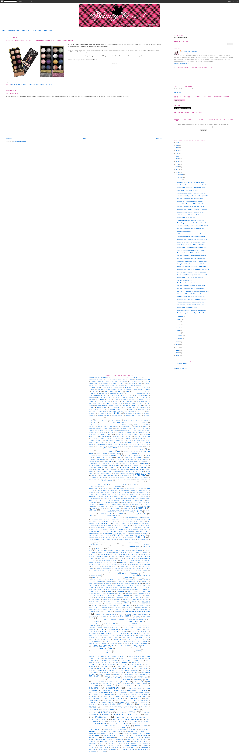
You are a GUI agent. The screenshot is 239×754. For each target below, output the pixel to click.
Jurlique (92, 496)
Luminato (101, 527)
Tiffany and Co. (94, 637)
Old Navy (145, 562)
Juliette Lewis (134, 494)
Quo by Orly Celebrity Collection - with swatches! (190, 264)
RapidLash (92, 587)
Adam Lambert (110, 379)
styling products (140, 739)
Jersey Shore (144, 486)
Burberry (125, 405)
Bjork (116, 399)
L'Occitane (141, 508)
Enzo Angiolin (138, 446)
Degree (110, 432)
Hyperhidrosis (120, 477)
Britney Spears (101, 405)
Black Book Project (128, 399)
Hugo (111, 477)
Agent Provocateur (142, 379)
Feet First (126, 454)
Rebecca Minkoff (126, 587)
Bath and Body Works (97, 395)
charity (105, 672)
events (124, 682)
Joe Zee (141, 488)
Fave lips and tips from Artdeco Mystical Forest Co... (191, 313)
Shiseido (107, 611)
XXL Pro (142, 654)
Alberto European (97, 381)
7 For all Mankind (117, 377)
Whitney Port (143, 652)
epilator (101, 682)
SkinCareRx (92, 616)
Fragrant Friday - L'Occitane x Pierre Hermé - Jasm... (191, 187)
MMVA (140, 527)
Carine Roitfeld (143, 409)
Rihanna (121, 591)
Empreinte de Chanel (114, 446)
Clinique (93, 423)
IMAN (130, 477)
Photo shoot (96, 576)
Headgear (117, 471)
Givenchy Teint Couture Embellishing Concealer (190, 201)
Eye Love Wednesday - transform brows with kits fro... (192, 285)
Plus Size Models (110, 577)
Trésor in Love (128, 641)
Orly (116, 566)
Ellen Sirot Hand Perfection (138, 444)
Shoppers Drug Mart (137, 611)
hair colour (94, 698)
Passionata (103, 572)
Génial (136, 465)
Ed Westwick (109, 440)
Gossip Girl (134, 463)
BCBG (127, 391)
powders (95, 729)
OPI (122, 560)
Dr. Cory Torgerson (142, 436)
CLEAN (91, 407)
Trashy (107, 641)
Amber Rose (131, 383)
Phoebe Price (145, 574)
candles (92, 670)
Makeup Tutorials (117, 531)
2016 (177, 169)
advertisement (105, 660)
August (179, 319)
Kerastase (138, 502)
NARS (91, 550)
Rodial (127, 595)
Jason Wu (133, 482)
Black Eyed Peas (142, 399)
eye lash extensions (126, 684)
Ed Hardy (99, 440)
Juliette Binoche (120, 494)
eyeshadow (31, 84)
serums (92, 733)
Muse (109, 548)
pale (111, 724)
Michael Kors (94, 541)
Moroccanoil (134, 547)
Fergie (134, 454)
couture (102, 678)
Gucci (105, 465)
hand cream (107, 702)
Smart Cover (113, 616)
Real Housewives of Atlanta (108, 587)
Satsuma (100, 603)
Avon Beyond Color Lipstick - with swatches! (189, 283)
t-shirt (121, 743)
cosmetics (92, 678)
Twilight (104, 643)
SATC (113, 599)
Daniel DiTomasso (112, 430)
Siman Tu (121, 614)
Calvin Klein (117, 407)
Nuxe (115, 560)
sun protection (106, 741)
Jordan (91, 492)
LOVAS (131, 512)
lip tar (145, 710)
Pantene (116, 570)
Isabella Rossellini (141, 479)
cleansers (132, 672)
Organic (147, 564)
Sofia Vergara (102, 618)
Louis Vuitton (126, 525)
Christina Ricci (145, 419)
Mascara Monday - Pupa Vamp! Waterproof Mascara (191, 299)
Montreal (146, 545)
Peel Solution (137, 572)
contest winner (111, 676)
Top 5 (98, 639)
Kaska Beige (118, 498)
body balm (136, 664)
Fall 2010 (143, 450)
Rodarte (118, 595)
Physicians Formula (140, 576)
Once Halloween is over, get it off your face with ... (190, 182)
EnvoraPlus (128, 446)
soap (131, 737)
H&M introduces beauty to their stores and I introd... (191, 234)
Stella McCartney (136, 621)
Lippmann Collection (109, 521)
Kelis (101, 502)
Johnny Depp (102, 490)
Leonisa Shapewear (97, 519)
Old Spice (92, 564)
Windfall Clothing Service (112, 654)
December (180, 174)
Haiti (90, 469)
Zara (116, 658)
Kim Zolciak (136, 504)
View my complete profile (182, 63)
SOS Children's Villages (140, 599)
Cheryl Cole (129, 417)
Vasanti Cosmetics (100, 647)
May (178, 327)
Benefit (128, 395)
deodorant (100, 680)
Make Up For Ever (97, 531)
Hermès (94, 475)
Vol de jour (119, 651)
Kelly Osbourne (112, 502)
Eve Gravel (100, 450)
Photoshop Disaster (121, 576)
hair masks (134, 698)
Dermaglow (142, 432)
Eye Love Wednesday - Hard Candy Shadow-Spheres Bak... (193, 195)
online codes (133, 721)
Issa (98, 481)
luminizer (94, 714)
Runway (138, 597)
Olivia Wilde (102, 564)
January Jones (123, 482)
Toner (116, 637)
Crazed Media (37, 30)
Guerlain (114, 465)
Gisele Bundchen (142, 459)
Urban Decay (94, 645)
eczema (147, 680)
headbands (103, 704)
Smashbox (124, 616)
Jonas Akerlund (113, 490)
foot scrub (93, 692)
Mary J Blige (105, 535)
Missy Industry (145, 543)
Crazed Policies (48, 30)
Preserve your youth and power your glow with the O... (191, 236)
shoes (147, 733)
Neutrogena (107, 554)
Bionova (91, 399)
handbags (92, 704)
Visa (139, 649)
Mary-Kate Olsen (132, 535)
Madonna (120, 529)
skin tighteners (109, 737)
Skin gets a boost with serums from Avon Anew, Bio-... (192, 206)
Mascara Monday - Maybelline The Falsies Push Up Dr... (192, 239)
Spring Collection (118, 620)
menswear (120, 717)
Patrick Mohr (114, 572)
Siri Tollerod (143, 614)
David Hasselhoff (138, 430)
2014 (177, 342)
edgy (93, 682)
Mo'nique (106, 545)
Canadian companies (116, 409)
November (180, 177)
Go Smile (94, 463)
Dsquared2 (118, 438)
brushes (126, 668)
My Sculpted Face (120, 548)
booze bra (144, 666)
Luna (108, 527)
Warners (100, 652)
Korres (147, 506)
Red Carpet (139, 587)
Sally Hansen (108, 601)
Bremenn (141, 403)
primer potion (121, 729)
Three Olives (143, 635)
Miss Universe (133, 543)
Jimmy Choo (93, 488)
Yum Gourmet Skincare (136, 656)
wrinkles (92, 751)
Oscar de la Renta (128, 566)
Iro (119, 479)
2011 (177, 350)
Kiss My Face (116, 506)
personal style (108, 725)
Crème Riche (125, 426)
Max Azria (118, 537)
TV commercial (128, 627)
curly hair (129, 678)
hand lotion (125, 702)
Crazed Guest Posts (13, 30)
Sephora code (142, 605)
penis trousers (94, 725)
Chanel (115, 413)
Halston (109, 469)
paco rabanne (100, 724)
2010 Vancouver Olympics (98, 377)
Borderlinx (92, 403)
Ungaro (127, 643)
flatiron (131, 690)
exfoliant (138, 682)
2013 (177, 344)
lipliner (120, 712)
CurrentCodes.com (95, 428)
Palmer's (147, 568)
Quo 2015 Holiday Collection (184, 280)
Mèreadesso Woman (141, 548)
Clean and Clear (130, 421)
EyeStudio (110, 450)
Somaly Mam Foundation (118, 618)
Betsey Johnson (122, 397)
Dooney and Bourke (118, 436)
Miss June (122, 543)
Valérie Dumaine (123, 645)
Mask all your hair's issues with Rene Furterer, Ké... (191, 244)
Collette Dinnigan (133, 422)
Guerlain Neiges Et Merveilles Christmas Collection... (191, 212)
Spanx (91, 620)
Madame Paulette (108, 529)
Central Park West (104, 413)
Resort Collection (96, 591)
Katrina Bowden (114, 500)
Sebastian (146, 603)
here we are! (177, 92)
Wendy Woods (118, 652)
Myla (130, 548)
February (180, 335)
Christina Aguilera (131, 419)
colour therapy (129, 674)
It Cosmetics (107, 481)
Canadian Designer (96, 409)
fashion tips (105, 690)
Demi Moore (120, 432)
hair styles (132, 700)
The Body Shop (120, 631)
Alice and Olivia (136, 381)
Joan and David (118, 488)
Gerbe (148, 457)
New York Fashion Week (98, 556)
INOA (136, 477)
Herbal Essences (143, 473)
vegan (124, 747)
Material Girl (93, 537)
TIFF (117, 627)
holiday (130, 704)
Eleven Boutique (139, 440)
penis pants (144, 724)
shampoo (113, 733)
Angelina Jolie (107, 387)
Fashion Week (114, 452)
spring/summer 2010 (102, 739)
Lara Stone (100, 515)
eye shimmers (109, 685)
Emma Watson (100, 446)
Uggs (120, 643)
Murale (99, 549)
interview (144, 706)
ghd (125, 694)
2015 (177, 172)
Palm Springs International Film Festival (127, 568)
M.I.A (121, 527)
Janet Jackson (111, 482)
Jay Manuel (92, 484)
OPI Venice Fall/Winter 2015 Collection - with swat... (191, 294)
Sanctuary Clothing (130, 601)
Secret (95, 605)
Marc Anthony (141, 531)
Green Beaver (94, 465)
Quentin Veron (130, 583)
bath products (102, 662)
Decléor (102, 432)
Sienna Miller (111, 614)
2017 (177, 167)
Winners (126, 654)
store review (118, 739)
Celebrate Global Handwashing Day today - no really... (191, 250)
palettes (48, 84)
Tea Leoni (147, 629)
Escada (91, 448)
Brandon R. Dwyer (130, 403)
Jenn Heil (133, 484)
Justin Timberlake (105, 496)
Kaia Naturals (119, 496)
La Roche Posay (105, 514)
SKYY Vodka (126, 599)
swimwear (111, 743)
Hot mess (92, 477)
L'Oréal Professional (110, 510)
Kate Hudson (140, 498)
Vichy (136, 647)
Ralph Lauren (133, 585)
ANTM (146, 377)
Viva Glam (146, 649)
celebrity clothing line (108, 670)
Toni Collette (127, 637)
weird (113, 749)
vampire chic (115, 747)
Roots (110, 597)
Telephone (94, 631)
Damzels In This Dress (96, 430)
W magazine (130, 651)
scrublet (130, 731)
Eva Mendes (141, 448)
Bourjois (107, 403)
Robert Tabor (95, 593)
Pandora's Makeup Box (100, 570)
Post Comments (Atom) (19, 141)
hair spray (108, 700)
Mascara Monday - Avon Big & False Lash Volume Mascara (193, 269)
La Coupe (147, 512)
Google (124, 463)
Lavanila (98, 517)
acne (142, 658)
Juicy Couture (123, 492)
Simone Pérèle (132, 614)
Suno (125, 625)
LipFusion (95, 521)
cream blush (114, 678)
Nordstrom (131, 558)
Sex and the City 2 (118, 607)
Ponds (121, 577)
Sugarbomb (144, 623)
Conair (144, 423)
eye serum (93, 685)
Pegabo (147, 572)
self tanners (141, 731)
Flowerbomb (104, 455)
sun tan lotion (124, 741)
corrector (142, 676)
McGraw (91, 539)
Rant (145, 585)
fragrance (107, 692)
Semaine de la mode (109, 605)
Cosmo (104, 424)
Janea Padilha (100, 482)
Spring (106, 620)
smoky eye (121, 737)
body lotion (106, 666)
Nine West (102, 558)
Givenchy (106, 461)
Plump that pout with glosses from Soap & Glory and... (192, 223)
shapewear (125, 733)
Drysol (109, 438)
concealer (94, 676)
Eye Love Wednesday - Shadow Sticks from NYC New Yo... (193, 225)
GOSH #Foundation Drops (184, 231)
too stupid (93, 747)
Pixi (93, 578)
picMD (118, 725)
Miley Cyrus (98, 543)
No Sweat (120, 558)
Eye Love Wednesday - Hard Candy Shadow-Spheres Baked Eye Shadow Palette (39, 41)
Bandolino (103, 393)
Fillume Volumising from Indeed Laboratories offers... (191, 296)
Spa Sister (144, 618)
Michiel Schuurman (120, 541)
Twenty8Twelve (94, 643)
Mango (130, 531)
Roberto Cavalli (109, 593)
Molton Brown (129, 545)
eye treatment (126, 685)
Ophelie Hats (123, 564)
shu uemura (124, 735)
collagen (117, 674)
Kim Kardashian (114, 504)
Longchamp (94, 525)
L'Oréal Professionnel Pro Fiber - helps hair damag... (191, 215)
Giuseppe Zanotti (94, 461)
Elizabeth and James (104, 444)
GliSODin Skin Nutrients (136, 461)
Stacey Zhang (114, 621)
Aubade (100, 389)
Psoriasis (110, 581)
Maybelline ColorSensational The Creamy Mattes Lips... (192, 193)
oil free (111, 721)
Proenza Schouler (122, 579)
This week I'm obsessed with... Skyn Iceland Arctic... (191, 228)
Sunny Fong (117, 625)
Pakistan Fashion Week (104, 568)
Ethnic (124, 448)
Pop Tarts (129, 577)
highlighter (115, 704)
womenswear (143, 749)
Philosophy (132, 574)
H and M (144, 465)
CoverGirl (138, 425)
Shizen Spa (118, 611)
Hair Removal (124, 467)
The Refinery (144, 631)
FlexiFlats (94, 455)
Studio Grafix (124, 623)
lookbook (146, 712)
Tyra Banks (113, 643)
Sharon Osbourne (94, 609)
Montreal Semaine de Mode (118, 546)
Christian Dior (100, 419)
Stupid (134, 623)
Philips (121, 574)
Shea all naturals (142, 609)
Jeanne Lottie (115, 484)
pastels (135, 724)
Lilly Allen (124, 519)
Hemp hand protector (104, 473)
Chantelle (138, 413)
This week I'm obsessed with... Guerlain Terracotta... (191, 288)
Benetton (92, 397)
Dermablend (130, 432)
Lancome (142, 514)
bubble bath (142, 668)
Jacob (141, 481)
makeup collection (126, 714)
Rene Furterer (141, 589)
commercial (142, 674)
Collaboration (118, 422)
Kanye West (132, 496)
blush (123, 664)
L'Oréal (92, 510)
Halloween (98, 469)
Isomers (91, 481)
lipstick (131, 712)
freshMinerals (97, 694)
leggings (144, 708)
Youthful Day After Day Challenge (111, 656)
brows (114, 668)
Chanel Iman (128, 413)
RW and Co (93, 585)
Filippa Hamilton (145, 454)
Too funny (139, 637)
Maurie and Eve (106, 537)
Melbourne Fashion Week (127, 539)
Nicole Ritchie (138, 556)
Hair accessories (140, 467)
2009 (177, 355)
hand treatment (141, 702)
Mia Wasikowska (143, 539)
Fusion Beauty (100, 457)
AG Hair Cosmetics (133, 377)
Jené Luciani (108, 486)
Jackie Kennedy (132, 481)
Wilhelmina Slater (95, 654)
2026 (177, 142)
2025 (177, 145)
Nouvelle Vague (104, 560)
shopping (95, 735)
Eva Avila (132, 448)
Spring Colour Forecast (137, 620)
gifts (133, 694)
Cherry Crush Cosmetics (114, 417)
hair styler (120, 700)
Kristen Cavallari (98, 508)
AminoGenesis (122, 385)
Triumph (116, 641)
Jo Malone (104, 488)
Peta (105, 574)
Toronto (116, 639)
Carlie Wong (102, 411)
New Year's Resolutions (128, 554)
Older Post (159, 138)
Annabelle (130, 387)
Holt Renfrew (139, 475)
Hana (115, 469)
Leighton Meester (132, 517)
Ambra (140, 383)
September (180, 316)
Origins (95, 566)
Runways (147, 597)
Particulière (93, 572)
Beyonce (133, 397)
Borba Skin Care (142, 401)
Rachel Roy (120, 585)
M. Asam (114, 527)
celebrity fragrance (130, 670)
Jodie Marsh (131, 488)
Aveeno (147, 389)
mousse (116, 719)
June (178, 324)
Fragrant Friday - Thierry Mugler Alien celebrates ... (191, 277)
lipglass (92, 712)
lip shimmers (123, 710)
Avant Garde (138, 389)
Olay (114, 562)
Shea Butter (129, 609)
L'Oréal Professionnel (132, 510)
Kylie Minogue (128, 508)
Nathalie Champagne (104, 552)
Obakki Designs (135, 560)
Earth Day (138, 438)
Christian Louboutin (115, 419)
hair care (143, 696)
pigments (127, 726)
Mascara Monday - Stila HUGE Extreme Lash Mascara (192, 209)
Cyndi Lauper (108, 428)
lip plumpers (108, 710)
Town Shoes (143, 639)
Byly (146, 405)
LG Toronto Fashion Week (115, 512)
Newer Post (9, 138)
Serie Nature (105, 607)
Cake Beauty (102, 407)
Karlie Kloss (107, 498)
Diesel (102, 434)
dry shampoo (125, 680)
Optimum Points (135, 564)
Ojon (107, 562)
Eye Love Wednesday (18, 84)
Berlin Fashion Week (105, 397)
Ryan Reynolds (95, 599)
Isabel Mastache (127, 479)
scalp (121, 731)
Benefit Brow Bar (141, 395)
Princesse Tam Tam (102, 579)
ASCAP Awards (98, 379)
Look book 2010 (105, 525)
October (179, 180)
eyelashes (142, 685)
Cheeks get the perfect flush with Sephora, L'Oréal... (191, 242)
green (102, 696)
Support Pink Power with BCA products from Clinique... (192, 266)
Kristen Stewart (113, 508)
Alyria (122, 383)
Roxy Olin (129, 597)
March (179, 333)
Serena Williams (94, 607)
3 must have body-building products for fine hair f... (191, 304)
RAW (147, 583)
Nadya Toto (114, 550)
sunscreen (139, 741)
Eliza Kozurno (99, 442)
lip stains (135, 710)
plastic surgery (141, 725)
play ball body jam (95, 727)
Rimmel (131, 591)
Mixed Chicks (95, 545)
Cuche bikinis (136, 426)
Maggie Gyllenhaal (132, 529)
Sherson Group (95, 611)
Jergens (118, 486)
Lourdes (147, 525)
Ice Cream (144, 477)
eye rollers (142, 684)
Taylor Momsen (112, 629)
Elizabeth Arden (114, 442)
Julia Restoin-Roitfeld (140, 492)
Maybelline (140, 537)
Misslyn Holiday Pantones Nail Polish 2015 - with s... (191, 204)
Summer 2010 (94, 625)
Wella (108, 652)
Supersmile (140, 625)
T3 (113, 627)
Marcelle (107, 533)
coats (108, 674)
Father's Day (115, 454)
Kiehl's (101, 504)
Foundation (116, 455)
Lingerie (147, 519)
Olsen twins (113, 564)
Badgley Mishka (137, 391)
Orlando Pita (106, 566)
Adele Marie (121, 379)
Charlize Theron (117, 415)
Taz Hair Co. (137, 629)
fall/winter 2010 (134, 688)
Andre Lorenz (136, 385)
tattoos (100, 745)
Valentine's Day (108, 645)
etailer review (112, 682)
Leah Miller (118, 517)
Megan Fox (100, 539)
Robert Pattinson (143, 591)
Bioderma (143, 397)
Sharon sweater (108, 609)
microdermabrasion (138, 717)
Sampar (119, 601)
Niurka (112, 558)
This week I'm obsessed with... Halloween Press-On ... (192, 258)
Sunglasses (106, 625)
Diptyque (129, 434)
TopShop (106, 639)
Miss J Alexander (111, 543)
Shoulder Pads (100, 614)
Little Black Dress (119, 523)
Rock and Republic (141, 593)
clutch (100, 674)
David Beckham (125, 430)
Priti (111, 579)
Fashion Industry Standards (98, 452)
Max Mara (128, 537)
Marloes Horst (94, 535)
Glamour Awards (120, 461)
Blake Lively (93, 401)
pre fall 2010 (108, 729)
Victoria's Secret (105, 649)
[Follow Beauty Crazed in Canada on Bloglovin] (179, 101)
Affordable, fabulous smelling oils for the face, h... (190, 302)
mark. (147, 714)
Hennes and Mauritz (127, 473)
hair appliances (115, 696)
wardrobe (144, 747)
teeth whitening (112, 745)
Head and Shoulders (103, 471)
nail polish (132, 719)
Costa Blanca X (114, 424)
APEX (90, 379)
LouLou (116, 525)
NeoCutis (145, 552)
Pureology (133, 581)
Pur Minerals (120, 581)
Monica (138, 545)
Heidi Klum (126, 471)
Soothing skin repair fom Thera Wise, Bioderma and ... (192, 310)
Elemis (130, 440)
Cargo (131, 409)
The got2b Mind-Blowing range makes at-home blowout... (192, 274)
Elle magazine (120, 444)
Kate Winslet (100, 500)
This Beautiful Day (181, 363)
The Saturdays (106, 633)
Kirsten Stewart (103, 506)
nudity (104, 721)
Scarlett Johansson (113, 603)
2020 (177, 158)
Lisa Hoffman (140, 521)
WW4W (138, 651)
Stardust (124, 621)
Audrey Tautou (111, 389)
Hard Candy (40, 84)
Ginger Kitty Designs (98, 459)
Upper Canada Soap (139, 643)
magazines (106, 714)
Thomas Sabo (102, 635)
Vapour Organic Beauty (140, 645)
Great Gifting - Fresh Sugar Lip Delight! (187, 190)
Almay (113, 383)
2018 (177, 164)
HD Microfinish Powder (97, 467)
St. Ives (96, 621)
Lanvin (91, 515)
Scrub (127, 603)
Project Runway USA (96, 581)
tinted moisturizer (130, 745)
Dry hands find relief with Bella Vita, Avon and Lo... (191, 220)
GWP (118, 457)
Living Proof (133, 523)
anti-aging (126, 660)
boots (135, 666)
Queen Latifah (118, 583)
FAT (119, 450)
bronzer (101, 668)
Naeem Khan (125, 550)
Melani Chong (111, 539)
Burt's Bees (137, 405)
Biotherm (100, 399)
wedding (92, 749)
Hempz (116, 473)
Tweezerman (142, 641)
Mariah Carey (122, 533)
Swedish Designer (104, 627)
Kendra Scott (126, 502)
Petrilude (113, 574)
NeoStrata (93, 554)
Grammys (144, 463)
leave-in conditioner (129, 708)
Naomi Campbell (137, 550)
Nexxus (115, 556)
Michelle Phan (106, 541)
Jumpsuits (145, 494)
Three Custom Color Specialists (123, 635)
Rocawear (129, 593)
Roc (120, 593)
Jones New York (143, 490)
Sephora (124, 605)
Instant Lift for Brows (107, 479)
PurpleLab (145, 581)
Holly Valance (124, 475)
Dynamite (128, 438)
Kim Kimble (126, 504)
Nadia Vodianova (102, 550)
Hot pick (102, 477)
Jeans (124, 484)
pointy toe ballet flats (111, 727)
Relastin (130, 589)
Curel (145, 426)
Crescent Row (113, 426)
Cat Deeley (141, 411)
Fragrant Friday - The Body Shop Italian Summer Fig (191, 247)
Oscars (141, 566)
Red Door (98, 589)
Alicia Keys (104, 383)
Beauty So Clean (116, 395)
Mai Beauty (144, 529)
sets (103, 733)
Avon (95, 392)
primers (133, 729)
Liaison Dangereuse (112, 519)
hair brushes (130, 696)
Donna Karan (104, 436)
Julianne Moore (106, 494)
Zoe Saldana (132, 658)
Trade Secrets (95, 641)
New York (144, 554)
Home (3, 30)
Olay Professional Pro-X (129, 562)
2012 (177, 347)
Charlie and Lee (103, 415)
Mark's (145, 533)
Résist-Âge (106, 599)
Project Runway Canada (139, 579)
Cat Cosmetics (130, 411)
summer (92, 741)
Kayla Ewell (139, 500)
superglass (92, 743)
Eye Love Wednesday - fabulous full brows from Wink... (192, 255)
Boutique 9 (118, 403)
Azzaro (120, 391)
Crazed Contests (26, 30)
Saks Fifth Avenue (94, 601)
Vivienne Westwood (97, 651)
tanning (91, 745)
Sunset (131, 625)
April (178, 330)
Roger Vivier (138, 595)
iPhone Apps (142, 704)
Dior (110, 434)
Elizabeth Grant (132, 442)
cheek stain (118, 672)
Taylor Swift (125, 629)
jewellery (93, 708)
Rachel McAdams (106, 585)
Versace (127, 647)
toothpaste (104, 747)
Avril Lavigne (109, 391)
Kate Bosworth (129, 498)
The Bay (103, 631)
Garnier (138, 457)
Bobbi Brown (127, 401)
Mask (143, 535)
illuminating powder (97, 706)
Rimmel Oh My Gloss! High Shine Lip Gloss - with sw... (192, 253)
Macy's (98, 529)
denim (91, 680)
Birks (110, 399)
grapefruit (93, 696)
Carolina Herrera (116, 411)
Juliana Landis (93, 494)
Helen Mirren (138, 471)
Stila (98, 624)
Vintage (133, 649)
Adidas (130, 379)
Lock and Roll (145, 523)
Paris (126, 570)
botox (91, 668)
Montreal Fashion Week (99, 546)
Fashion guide (102, 454)
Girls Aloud (129, 459)
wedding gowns (103, 749)
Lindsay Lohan (136, 519)
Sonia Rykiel (133, 618)
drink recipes (112, 680)
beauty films (136, 662)
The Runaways (93, 633)
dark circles (142, 678)
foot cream (142, 690)
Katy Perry (126, 500)
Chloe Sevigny (139, 417)
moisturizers (97, 719)
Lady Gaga (119, 514)
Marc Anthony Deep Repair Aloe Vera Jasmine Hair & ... (192, 185)
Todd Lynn (107, 637)
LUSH (138, 512)
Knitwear (139, 506)
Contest (93, 425)
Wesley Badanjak (131, 652)
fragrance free (127, 692)
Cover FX (126, 425)
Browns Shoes (114, 405)
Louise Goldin (138, 525)
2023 (177, 150)
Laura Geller (138, 515)
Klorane (128, 506)
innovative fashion (131, 706)
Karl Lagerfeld (94, 498)
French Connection (135, 455)
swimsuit (102, 743)
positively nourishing (143, 727)
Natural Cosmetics (120, 552)
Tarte (101, 629)
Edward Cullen (120, 440)
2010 (177, 353)
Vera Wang (116, 647)
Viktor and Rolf (122, 649)
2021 (177, 156)
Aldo (107, 381)
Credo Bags (102, 426)
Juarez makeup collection (105, 492)
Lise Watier (101, 523)
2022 (177, 153)
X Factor (134, 654)
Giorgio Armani (115, 459)
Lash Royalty (112, 515)
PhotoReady (108, 576)
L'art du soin (99, 512)
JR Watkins (120, 481)
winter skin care (127, 749)
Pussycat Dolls (94, 583)
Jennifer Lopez (96, 486)
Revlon (109, 591)
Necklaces (135, 552)
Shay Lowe (119, 609)
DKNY (135, 428)
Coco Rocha (106, 422)
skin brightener (140, 735)
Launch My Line (126, 515)
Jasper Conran (143, 482)
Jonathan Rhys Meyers (128, 490)
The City (134, 631)
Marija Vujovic (135, 533)
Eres (146, 446)
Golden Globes (105, 463)
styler (128, 739)
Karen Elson (144, 496)
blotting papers (109, 664)
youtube (103, 751)
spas (139, 737)
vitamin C (133, 747)
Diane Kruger (93, 434)
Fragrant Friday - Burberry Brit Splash (187, 307)
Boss (100, 403)
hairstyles (93, 702)
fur (120, 694)
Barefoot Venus (142, 393)
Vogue (109, 651)
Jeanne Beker (103, 484)
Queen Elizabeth (106, 583)
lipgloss (104, 712)
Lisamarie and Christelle (189, 51)
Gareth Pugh (128, 457)
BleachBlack (106, 401)
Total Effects (131, 639)
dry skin (137, 680)
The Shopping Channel (127, 633)
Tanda (140, 627)
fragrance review (143, 692)
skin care (93, 737)
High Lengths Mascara (108, 475)
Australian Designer (125, 389)
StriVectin (110, 624)
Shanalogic (130, 607)
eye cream (107, 684)
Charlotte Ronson (133, 415)
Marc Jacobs (94, 533)
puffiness (105, 731)
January (179, 338)
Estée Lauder (110, 448)
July (178, 322)
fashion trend (119, 690)
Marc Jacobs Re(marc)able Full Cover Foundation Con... (192, 261)
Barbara (130, 393)
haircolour (144, 700)
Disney (136, 434)
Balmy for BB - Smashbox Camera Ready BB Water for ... (193, 291)
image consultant (116, 706)
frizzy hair (109, 694)
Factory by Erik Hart (129, 450)
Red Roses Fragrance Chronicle (114, 589)
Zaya (122, 658)
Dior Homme (120, 434)
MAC (127, 527)
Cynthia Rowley (120, 428)
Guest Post (127, 465)
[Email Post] (7, 82)
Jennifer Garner (145, 484)
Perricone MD (96, 574)
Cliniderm (144, 421)
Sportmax (98, 620)
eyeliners (93, 688)
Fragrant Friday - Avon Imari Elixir (186, 217)
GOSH (110, 457)
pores (124, 727)
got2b (144, 694)
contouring (128, 676)
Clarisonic (116, 421)
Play (100, 577)
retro (115, 731)
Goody (115, 463)
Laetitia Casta (131, 513)
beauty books (121, 662)
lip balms (93, 710)
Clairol (94, 421)
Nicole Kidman (126, 556)
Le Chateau (107, 517)
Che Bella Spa (99, 417)
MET (135, 527)
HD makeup (112, 467)
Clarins (103, 421)
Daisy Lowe (144, 428)
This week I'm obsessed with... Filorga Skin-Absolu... (191, 198)
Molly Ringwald (116, 545)
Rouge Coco (120, 597)
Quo (139, 583)
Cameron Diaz (131, 407)
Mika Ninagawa (134, 541)
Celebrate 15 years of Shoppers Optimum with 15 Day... (192, 272)
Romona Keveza (101, 597)
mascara (100, 717)
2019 (177, 161)
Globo (148, 461)
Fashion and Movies (131, 452)
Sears (136, 603)
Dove (129, 436)
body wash (122, 666)
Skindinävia (102, 616)
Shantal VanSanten (142, 607)
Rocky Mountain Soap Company (100, 595)
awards (139, 660)
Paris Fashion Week (139, 570)
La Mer (93, 513)
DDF (130, 428)
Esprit (99, 448)
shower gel (109, 735)
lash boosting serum (109, 708)
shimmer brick (137, 733)
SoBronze (137, 616)
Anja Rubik (118, 387)
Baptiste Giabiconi (117, 393)
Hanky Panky (124, 469)
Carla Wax (92, 411)
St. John (104, 621)
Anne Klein (144, 387)
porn (132, 727)
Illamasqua (93, 479)
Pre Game (139, 577)
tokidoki (145, 745)
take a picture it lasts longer (137, 743)
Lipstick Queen (126, 521)
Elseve (91, 446)
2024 (177, 148)
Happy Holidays (136, 469)
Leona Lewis (145, 517)
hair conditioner (113, 698)
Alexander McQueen (119, 381)
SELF (118, 599)
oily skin (120, 721)
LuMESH (93, 527)
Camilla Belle (143, 407)
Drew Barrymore (97, 438)
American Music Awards (106, 385)
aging (115, 660)
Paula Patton (125, 572)
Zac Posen (108, 658)
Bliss (115, 401)
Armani (91, 389)
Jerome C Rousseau (131, 486)
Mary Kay (116, 535)
